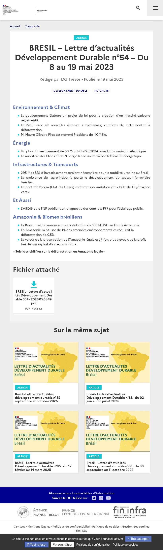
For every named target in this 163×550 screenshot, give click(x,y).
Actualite (102, 90)
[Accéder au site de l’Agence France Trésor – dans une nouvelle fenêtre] (38, 511)
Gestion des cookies (135, 526)
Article (81, 37)
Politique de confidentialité (71, 526)
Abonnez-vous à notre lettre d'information (81, 493)
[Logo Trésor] (62, 11)
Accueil (15, 26)
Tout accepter (139, 538)
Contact (19, 526)
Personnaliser (62, 544)
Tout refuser (38, 544)
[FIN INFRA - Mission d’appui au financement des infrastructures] (129, 511)
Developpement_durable (70, 90)
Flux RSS (81, 531)
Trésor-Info (32, 26)
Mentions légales (39, 526)
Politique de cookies (105, 526)
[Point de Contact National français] (86, 511)
